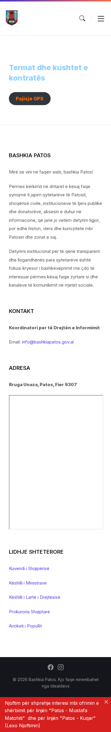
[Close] (106, 702)
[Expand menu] (101, 18)
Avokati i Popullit (25, 626)
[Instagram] (61, 667)
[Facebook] (51, 667)
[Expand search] (82, 18)
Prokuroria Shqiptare (29, 611)
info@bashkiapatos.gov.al (48, 342)
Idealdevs (60, 685)
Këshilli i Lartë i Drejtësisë (34, 597)
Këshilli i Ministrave (28, 583)
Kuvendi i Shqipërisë (29, 568)
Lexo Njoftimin (22, 725)
